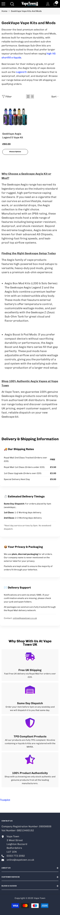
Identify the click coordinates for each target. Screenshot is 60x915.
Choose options (15, 152)
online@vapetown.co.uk (25, 618)
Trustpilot (5, 800)
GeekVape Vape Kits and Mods (26, 11)
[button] (28, 96)
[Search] (12, 4)
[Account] (48, 4)
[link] (30, 665)
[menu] (3, 4)
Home (4, 11)
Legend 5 (21, 72)
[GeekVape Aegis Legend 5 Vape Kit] (15, 116)
